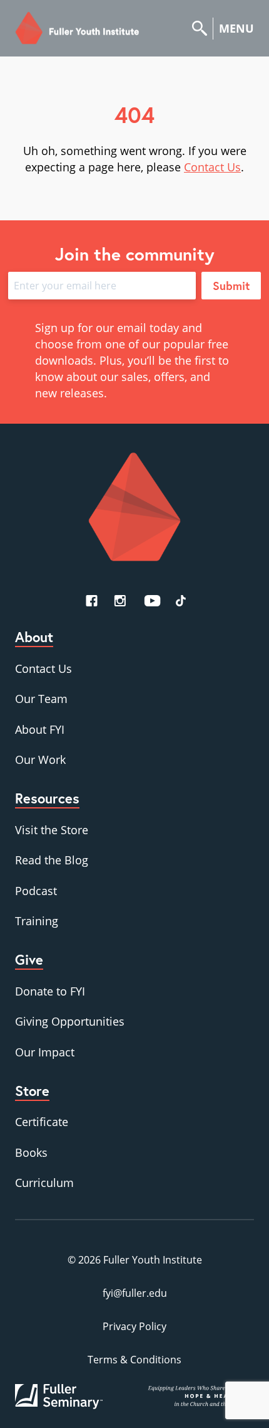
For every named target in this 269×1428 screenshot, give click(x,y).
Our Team (41, 698)
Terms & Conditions (134, 1359)
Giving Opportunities (69, 1021)
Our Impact (44, 1052)
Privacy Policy (134, 1326)
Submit (231, 285)
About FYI (39, 729)
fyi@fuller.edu (135, 1293)
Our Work (40, 759)
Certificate (41, 1121)
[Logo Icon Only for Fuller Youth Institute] (134, 506)
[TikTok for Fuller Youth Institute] (181, 600)
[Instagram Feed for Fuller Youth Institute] (120, 600)
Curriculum (44, 1182)
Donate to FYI (50, 991)
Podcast (36, 890)
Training (36, 920)
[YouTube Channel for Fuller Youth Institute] (152, 600)
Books (31, 1152)
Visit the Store (51, 829)
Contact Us (212, 166)
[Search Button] (202, 28)
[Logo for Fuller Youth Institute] (77, 28)
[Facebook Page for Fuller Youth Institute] (91, 600)
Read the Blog (51, 859)
